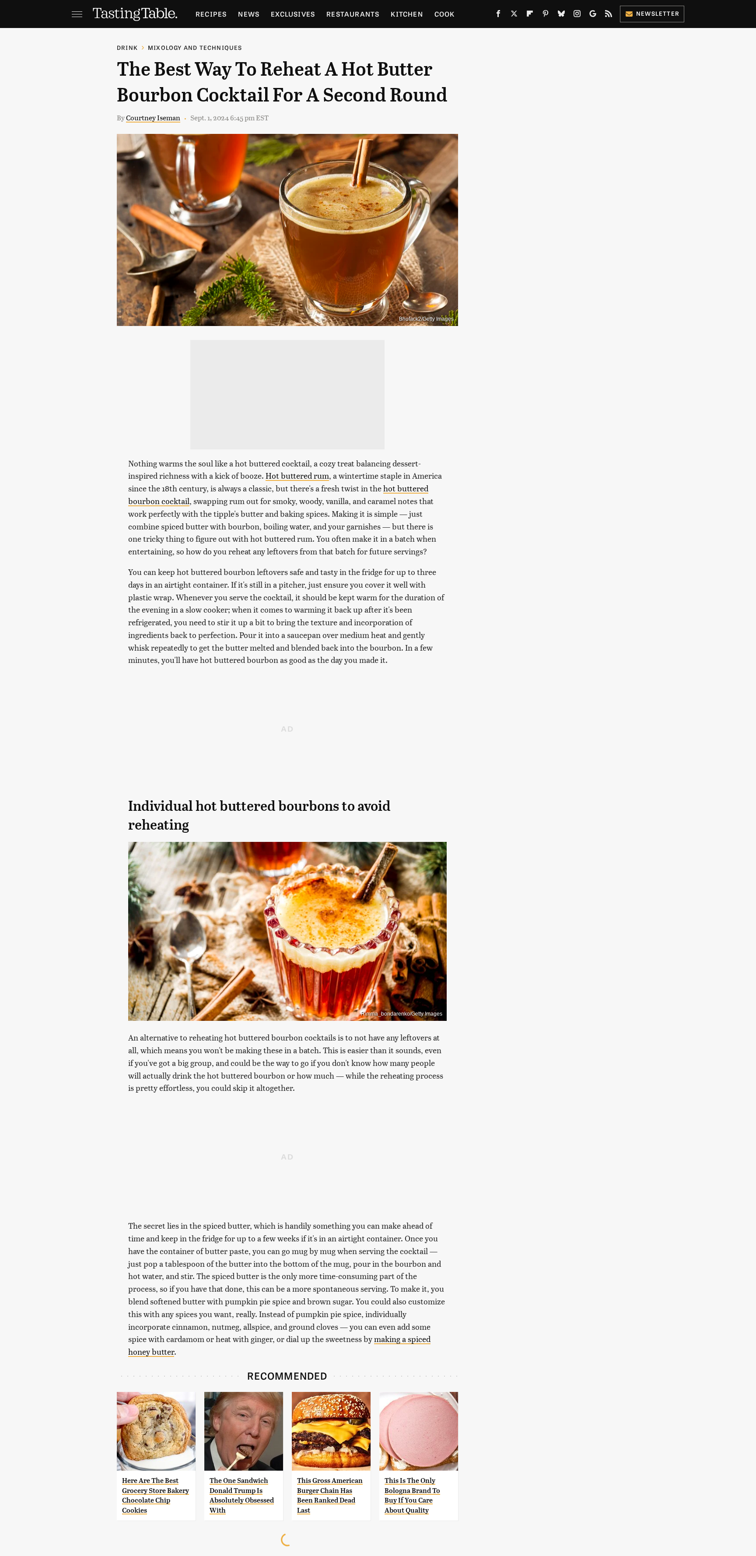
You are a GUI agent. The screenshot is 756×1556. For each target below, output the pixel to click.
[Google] (592, 15)
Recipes (211, 14)
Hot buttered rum (297, 475)
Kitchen (407, 14)
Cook (444, 14)
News (248, 14)
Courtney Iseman (153, 117)
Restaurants (352, 14)
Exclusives (293, 14)
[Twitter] (514, 15)
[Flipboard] (529, 15)
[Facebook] (498, 15)
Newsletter (657, 13)
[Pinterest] (545, 15)
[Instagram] (577, 15)
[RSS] (608, 15)
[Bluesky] (561, 15)
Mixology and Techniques (195, 47)
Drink (127, 47)
